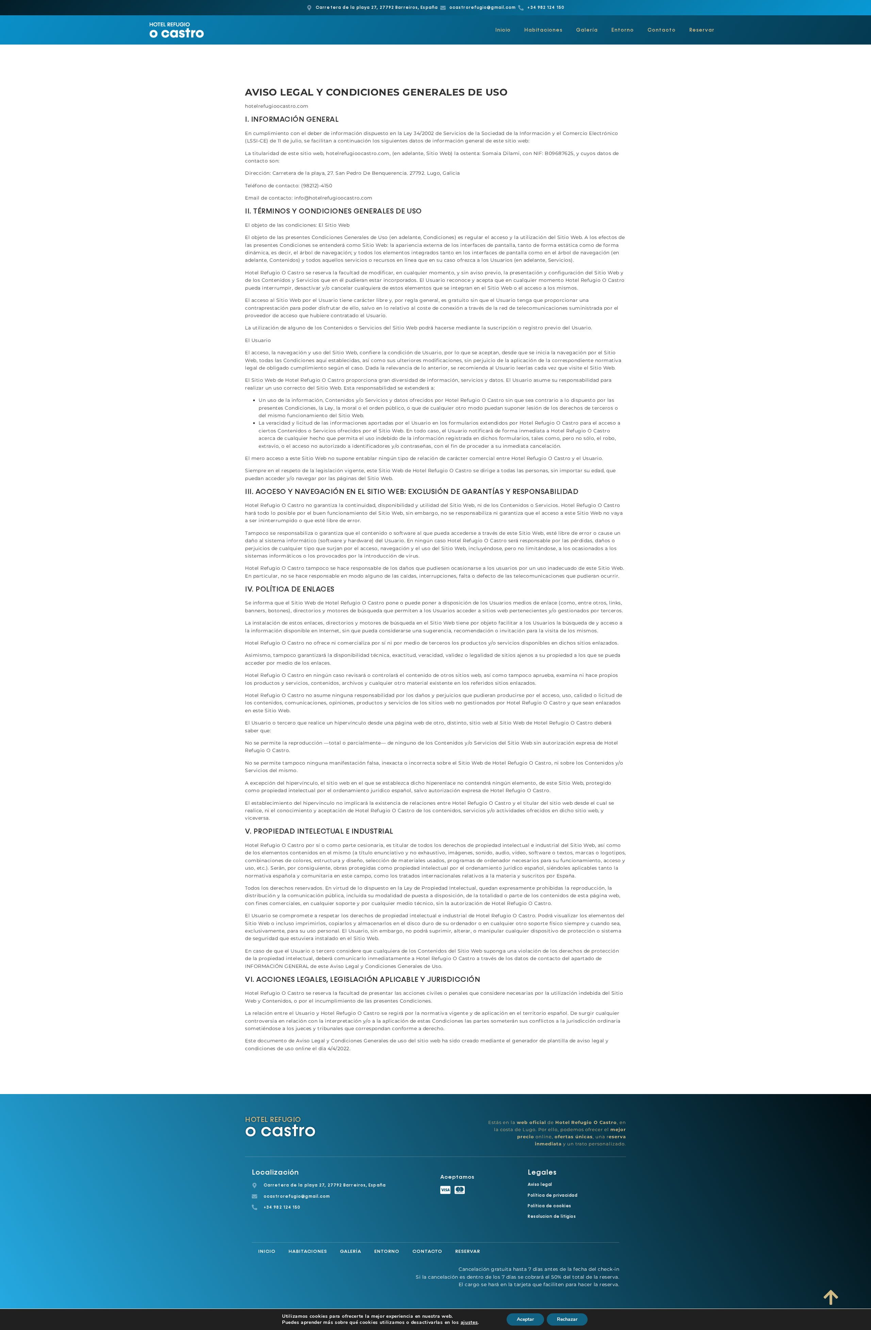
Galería (587, 30)
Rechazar (567, 1319)
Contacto (661, 30)
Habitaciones (543, 30)
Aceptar (525, 1319)
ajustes (469, 1322)
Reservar (701, 30)
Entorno (622, 30)
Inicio (503, 30)
